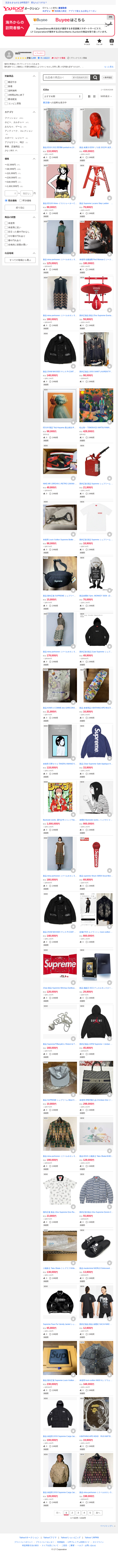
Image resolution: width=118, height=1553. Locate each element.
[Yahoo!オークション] (21, 7)
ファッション (14, 118)
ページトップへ (106, 1526)
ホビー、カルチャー (17, 122)
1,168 (33, 58)
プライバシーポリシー (23, 1542)
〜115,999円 (13, 173)
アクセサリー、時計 (17, 142)
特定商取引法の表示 (30, 1545)
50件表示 (105, 96)
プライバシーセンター (45, 1542)
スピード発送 (59, 58)
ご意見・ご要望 (67, 1545)
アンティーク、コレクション (19, 132)
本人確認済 (45, 58)
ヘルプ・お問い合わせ (86, 1545)
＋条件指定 (107, 77)
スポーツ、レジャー (17, 138)
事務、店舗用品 (14, 146)
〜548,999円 (13, 182)
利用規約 (61, 1542)
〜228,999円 (13, 177)
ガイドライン (98, 1542)
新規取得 (63, 8)
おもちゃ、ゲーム (16, 126)
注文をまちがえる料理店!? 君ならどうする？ (26, 2)
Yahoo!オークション (29, 1537)
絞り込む (20, 207)
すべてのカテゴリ (80, 77)
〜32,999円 (13, 164)
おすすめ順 (49, 96)
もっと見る (109, 67)
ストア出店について (50, 1545)
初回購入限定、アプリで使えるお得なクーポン (75, 11)
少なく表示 (9, 150)
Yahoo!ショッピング (71, 1537)
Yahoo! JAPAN (92, 1537)
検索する (95, 77)
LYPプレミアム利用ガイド (79, 1542)
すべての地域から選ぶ (20, 260)
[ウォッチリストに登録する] (73, 142)
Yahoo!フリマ (50, 1537)
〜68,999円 (13, 169)
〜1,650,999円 (14, 186)
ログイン (47, 11)
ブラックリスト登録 (78, 58)
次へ (98, 1512)
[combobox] (57, 77)
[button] (20, 76)
